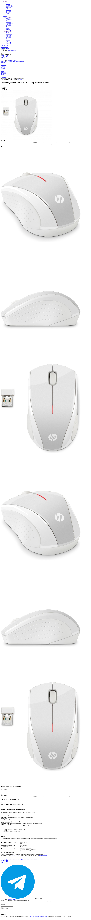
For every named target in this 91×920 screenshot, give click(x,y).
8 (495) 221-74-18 (4, 45)
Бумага (7, 28)
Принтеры (8, 11)
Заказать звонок (4, 47)
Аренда (5, 1)
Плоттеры (8, 12)
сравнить (20, 79)
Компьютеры (9, 5)
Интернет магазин (7, 31)
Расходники (8, 43)
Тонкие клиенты (9, 6)
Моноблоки (8, 7)
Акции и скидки (7, 17)
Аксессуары (8, 14)
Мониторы (8, 10)
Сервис (5, 16)
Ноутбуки (8, 4)
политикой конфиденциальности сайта (38, 916)
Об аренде (8, 2)
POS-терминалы (9, 8)
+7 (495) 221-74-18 (15, 855)
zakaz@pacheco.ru (12, 50)
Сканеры (8, 13)
